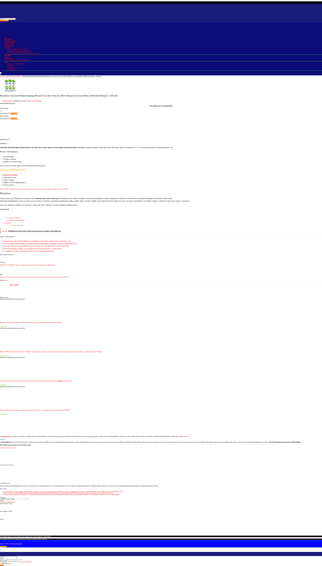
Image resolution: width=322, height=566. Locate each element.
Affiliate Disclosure (12, 68)
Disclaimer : (8, 223)
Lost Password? (27, 562)
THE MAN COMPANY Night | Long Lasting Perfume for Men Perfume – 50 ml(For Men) (32, 249)
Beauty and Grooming (13, 76)
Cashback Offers (8, 44)
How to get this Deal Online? (16, 220)
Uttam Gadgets (7, 101)
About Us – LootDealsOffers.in (16, 63)
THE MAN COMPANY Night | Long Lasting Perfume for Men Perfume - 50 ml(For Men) (27, 265)
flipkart (5, 280)
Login (2, 565)
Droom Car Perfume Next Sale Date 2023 (19, 50)
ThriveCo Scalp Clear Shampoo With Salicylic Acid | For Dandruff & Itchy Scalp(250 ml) (30, 322)
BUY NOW (14, 113)
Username (3, 560)
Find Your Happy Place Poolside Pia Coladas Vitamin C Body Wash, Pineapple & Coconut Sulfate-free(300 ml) (40, 243)
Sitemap (44, 539)
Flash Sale (7, 47)
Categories (3, 499)
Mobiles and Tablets (9, 42)
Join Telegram (4, 20)
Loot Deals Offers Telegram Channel (17, 60)
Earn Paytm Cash (9, 46)
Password (3, 562)
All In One (7, 57)
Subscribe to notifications (7, 502)
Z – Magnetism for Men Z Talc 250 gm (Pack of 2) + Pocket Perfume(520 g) (28, 251)
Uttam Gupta (37, 539)
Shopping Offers (8, 59)
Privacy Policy (11, 69)
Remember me (6, 563)
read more (187, 436)
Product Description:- (15, 217)
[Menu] (0, 73)
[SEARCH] (16, 19)
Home (5, 37)
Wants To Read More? (18, 225)
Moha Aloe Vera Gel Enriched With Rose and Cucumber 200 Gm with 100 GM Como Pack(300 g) (36, 246)
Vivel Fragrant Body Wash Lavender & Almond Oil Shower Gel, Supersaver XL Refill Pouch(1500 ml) (35, 410)
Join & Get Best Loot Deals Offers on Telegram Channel (23, 53)
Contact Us (10, 66)
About (6, 62)
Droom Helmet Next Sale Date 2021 (17, 49)
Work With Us (8, 39)
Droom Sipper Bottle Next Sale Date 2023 (19, 52)
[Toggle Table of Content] (1, 214)
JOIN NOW (3, 546)
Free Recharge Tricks (10, 41)
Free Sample (7, 55)
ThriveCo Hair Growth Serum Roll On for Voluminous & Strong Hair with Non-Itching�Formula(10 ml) (36, 381)
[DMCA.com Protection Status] (12, 462)
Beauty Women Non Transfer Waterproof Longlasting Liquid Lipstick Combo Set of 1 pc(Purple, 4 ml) (37, 241)
